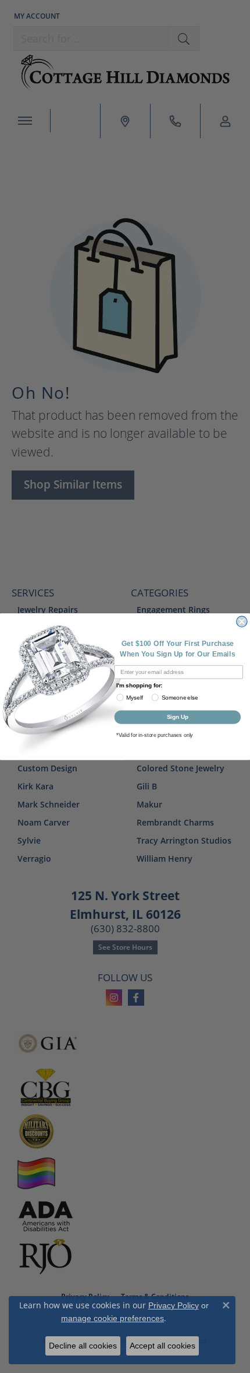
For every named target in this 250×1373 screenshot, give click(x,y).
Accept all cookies (162, 1345)
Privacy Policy (173, 1305)
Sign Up (177, 716)
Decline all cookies (83, 1345)
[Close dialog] (242, 621)
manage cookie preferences (112, 1318)
